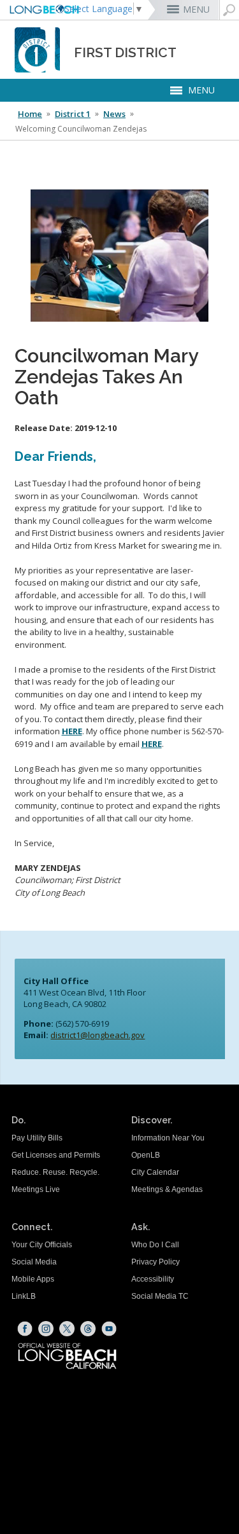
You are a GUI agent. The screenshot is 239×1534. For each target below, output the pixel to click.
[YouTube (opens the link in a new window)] (109, 1328)
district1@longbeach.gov (97, 1035)
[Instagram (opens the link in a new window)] (46, 1328)
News (114, 114)
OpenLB (145, 1155)
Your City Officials (41, 1244)
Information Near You (168, 1137)
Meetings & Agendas (167, 1189)
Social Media (34, 1261)
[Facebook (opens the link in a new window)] (25, 1328)
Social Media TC (160, 1296)
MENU (196, 9)
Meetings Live (35, 1189)
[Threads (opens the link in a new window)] (88, 1328)
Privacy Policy (155, 1261)
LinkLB (23, 1296)
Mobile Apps (32, 1279)
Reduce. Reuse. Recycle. (55, 1172)
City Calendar (155, 1172)
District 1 (73, 114)
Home (30, 114)
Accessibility (152, 1279)
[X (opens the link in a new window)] (67, 1328)
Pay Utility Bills (36, 1137)
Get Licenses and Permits (55, 1155)
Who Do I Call (155, 1244)
